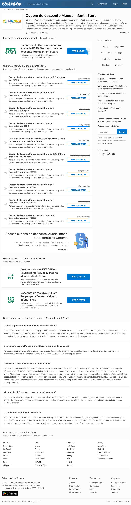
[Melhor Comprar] (12, 4)
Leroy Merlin (118, 47)
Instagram (115, 489)
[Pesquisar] (92, 4)
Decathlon (102, 446)
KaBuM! (106, 59)
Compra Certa (104, 452)
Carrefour (70, 452)
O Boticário (39, 452)
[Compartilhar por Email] (113, 155)
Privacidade (117, 502)
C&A (36, 442)
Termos (126, 502)
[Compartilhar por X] (104, 155)
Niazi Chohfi (40, 459)
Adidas (38, 455)
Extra (5, 459)
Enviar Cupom (75, 489)
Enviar (122, 132)
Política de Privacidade (105, 143)
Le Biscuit (7, 449)
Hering (69, 455)
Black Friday (74, 486)
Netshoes (106, 65)
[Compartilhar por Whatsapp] (108, 155)
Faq (108, 502)
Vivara (37, 446)
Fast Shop (70, 446)
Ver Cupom (80, 51)
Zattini (69, 462)
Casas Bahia (106, 53)
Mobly (100, 442)
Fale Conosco (75, 492)
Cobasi (101, 449)
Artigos (72, 483)
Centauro (118, 59)
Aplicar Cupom (78, 82)
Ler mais (123, 33)
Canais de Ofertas (118, 483)
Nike (68, 459)
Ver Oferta (78, 276)
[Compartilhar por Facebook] (99, 155)
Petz (5, 462)
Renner (106, 47)
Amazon (118, 65)
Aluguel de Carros (97, 483)
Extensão (93, 492)
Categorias (94, 486)
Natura (69, 465)
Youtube (114, 492)
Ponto (5, 455)
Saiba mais (61, 249)
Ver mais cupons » (105, 459)
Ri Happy (118, 53)
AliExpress (7, 465)
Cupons (8, 10)
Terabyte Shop (41, 465)
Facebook (115, 486)
